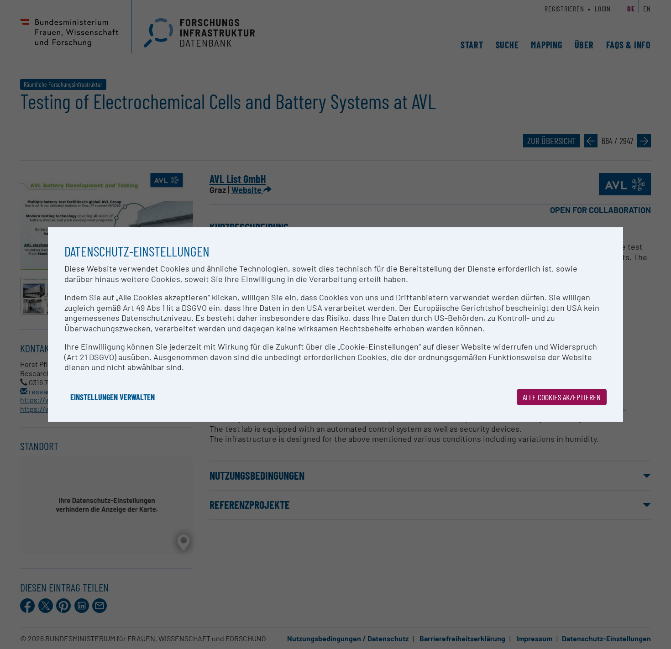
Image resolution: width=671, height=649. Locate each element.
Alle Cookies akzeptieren (562, 397)
